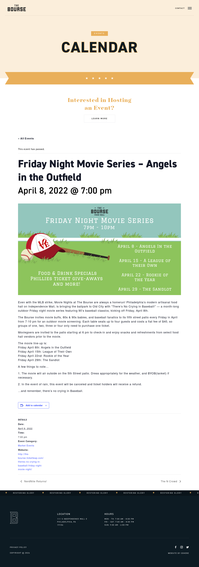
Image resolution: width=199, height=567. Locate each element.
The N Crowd (169, 481)
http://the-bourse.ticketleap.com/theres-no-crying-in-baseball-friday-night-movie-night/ (31, 461)
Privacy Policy (18, 547)
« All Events (26, 138)
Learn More (100, 118)
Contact (180, 8)
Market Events (26, 445)
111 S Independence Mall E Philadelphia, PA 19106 (72, 522)
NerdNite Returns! (35, 481)
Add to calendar (34, 405)
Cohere (185, 553)
